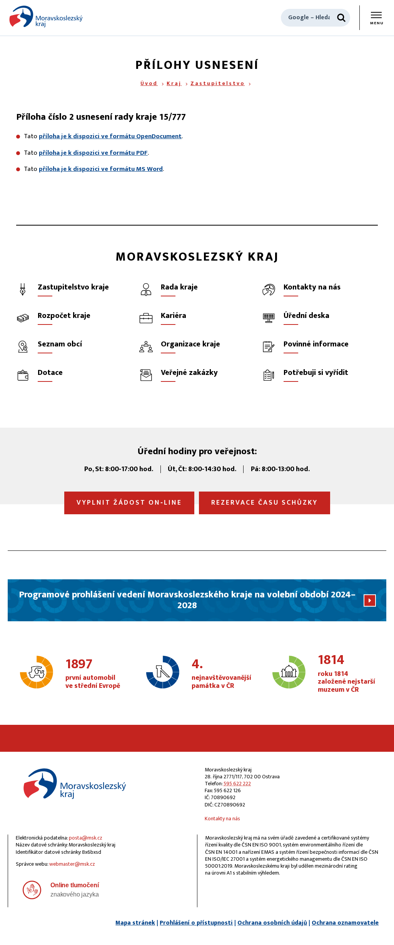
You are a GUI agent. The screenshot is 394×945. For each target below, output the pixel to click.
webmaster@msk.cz (72, 864)
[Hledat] (341, 18)
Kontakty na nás (222, 818)
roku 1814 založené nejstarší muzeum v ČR (346, 674)
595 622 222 (237, 783)
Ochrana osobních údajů (272, 923)
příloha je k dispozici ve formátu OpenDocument (110, 136)
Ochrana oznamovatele (345, 923)
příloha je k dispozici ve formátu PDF (93, 152)
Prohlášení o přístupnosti (196, 923)
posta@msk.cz (85, 837)
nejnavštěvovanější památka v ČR (221, 674)
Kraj (174, 83)
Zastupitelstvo (217, 83)
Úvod (149, 83)
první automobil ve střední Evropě (92, 674)
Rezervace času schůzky (264, 502)
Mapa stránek (135, 923)
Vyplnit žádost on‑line (129, 502)
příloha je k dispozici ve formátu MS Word (101, 169)
